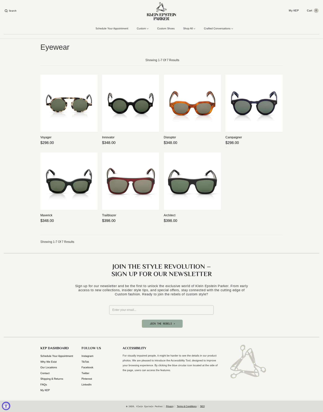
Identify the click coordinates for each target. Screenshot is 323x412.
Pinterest (86, 378)
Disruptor (170, 137)
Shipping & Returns (51, 378)
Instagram (87, 355)
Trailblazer (109, 215)
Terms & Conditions (187, 406)
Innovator (108, 137)
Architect (169, 215)
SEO (202, 406)
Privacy (169, 406)
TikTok (85, 361)
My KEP (45, 390)
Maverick (46, 215)
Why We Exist (48, 361)
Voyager (45, 137)
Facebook (87, 367)
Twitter (85, 373)
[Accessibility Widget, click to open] (6, 406)
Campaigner (233, 137)
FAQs (43, 384)
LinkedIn (86, 384)
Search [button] (13, 11)
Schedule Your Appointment (56, 355)
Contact (45, 373)
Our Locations (48, 367)
